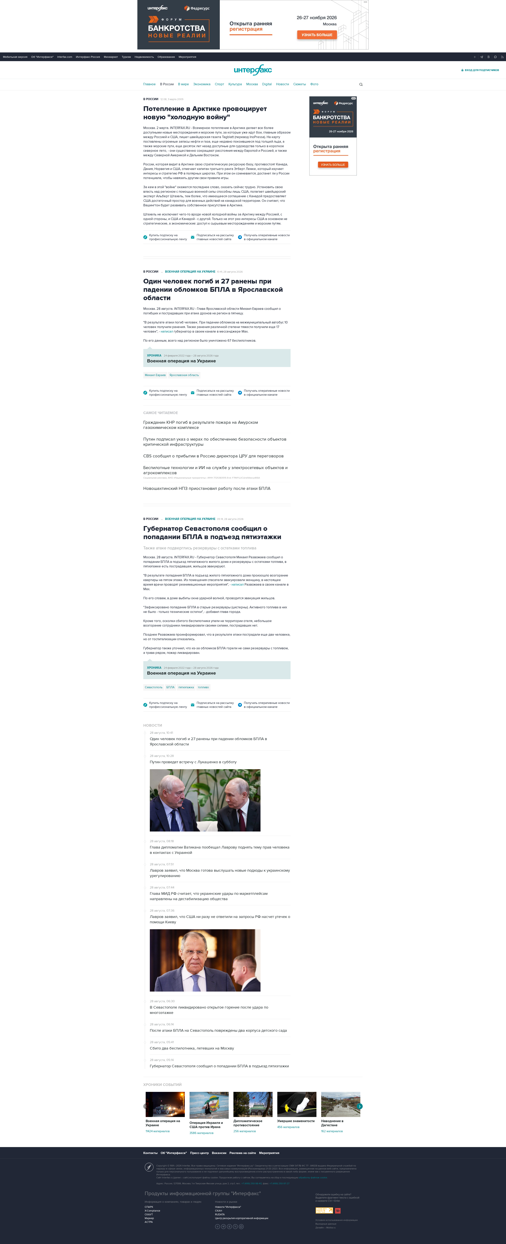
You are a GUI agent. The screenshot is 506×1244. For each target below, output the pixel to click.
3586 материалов (201, 1133)
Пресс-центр (199, 1153)
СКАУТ (149, 1214)
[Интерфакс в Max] (241, 1226)
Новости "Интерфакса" (228, 1207)
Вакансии (219, 1153)
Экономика (202, 84)
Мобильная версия (15, 57)
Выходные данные (325, 1223)
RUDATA (220, 1214)
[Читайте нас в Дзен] (217, 1226)
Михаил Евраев (155, 375)
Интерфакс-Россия (88, 57)
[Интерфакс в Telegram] (223, 1226)
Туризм (126, 57)
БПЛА (170, 687)
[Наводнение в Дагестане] (340, 1116)
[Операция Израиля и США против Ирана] (209, 1118)
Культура (235, 84)
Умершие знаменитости (296, 1121)
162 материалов (332, 1131)
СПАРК (149, 1207)
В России (167, 84)
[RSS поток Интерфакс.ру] (235, 1226)
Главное (149, 84)
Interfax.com (64, 57)
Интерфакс (253, 70)
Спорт (219, 84)
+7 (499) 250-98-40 (252, 1183)
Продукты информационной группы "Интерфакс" (203, 1193)
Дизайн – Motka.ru (325, 1227)
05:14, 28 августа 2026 (230, 519)
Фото (314, 84)
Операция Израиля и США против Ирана (206, 1125)
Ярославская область (184, 375)
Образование (166, 57)
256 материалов (244, 1131)
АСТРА (149, 1222)
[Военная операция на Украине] (165, 1116)
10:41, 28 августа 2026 (230, 271)
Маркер (149, 1218)
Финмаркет (111, 57)
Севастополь (153, 687)
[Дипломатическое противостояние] (253, 1116)
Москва (252, 84)
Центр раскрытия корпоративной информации (241, 1218)
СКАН (218, 1210)
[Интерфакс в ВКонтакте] (229, 1226)
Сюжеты (299, 84)
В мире (183, 84)
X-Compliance (152, 1210)
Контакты (150, 1153)
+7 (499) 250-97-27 (279, 1183)
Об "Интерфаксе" (42, 57)
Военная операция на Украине (190, 272)
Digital (267, 84)
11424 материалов (158, 1131)
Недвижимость (144, 57)
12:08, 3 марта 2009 (171, 99)
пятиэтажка (186, 687)
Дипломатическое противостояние (247, 1123)
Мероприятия (187, 57)
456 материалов (288, 1127)
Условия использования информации (336, 1220)
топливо (203, 687)
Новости (282, 84)
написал (167, 332)
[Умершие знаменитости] (296, 1116)
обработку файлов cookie (313, 1177)
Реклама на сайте (242, 1153)
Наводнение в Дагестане (332, 1123)
